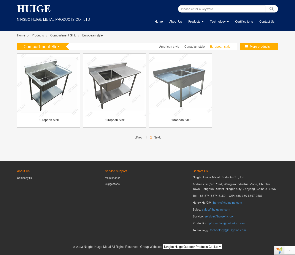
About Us (175, 21)
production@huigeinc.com (227, 223)
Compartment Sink (63, 35)
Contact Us (266, 21)
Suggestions (112, 184)
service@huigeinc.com (220, 216)
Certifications (244, 21)
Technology (218, 21)
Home (159, 21)
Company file (25, 177)
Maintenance (112, 177)
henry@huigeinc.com (227, 202)
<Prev (138, 137)
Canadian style (194, 46)
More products (260, 46)
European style (92, 35)
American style (169, 46)
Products (194, 21)
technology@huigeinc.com (228, 230)
